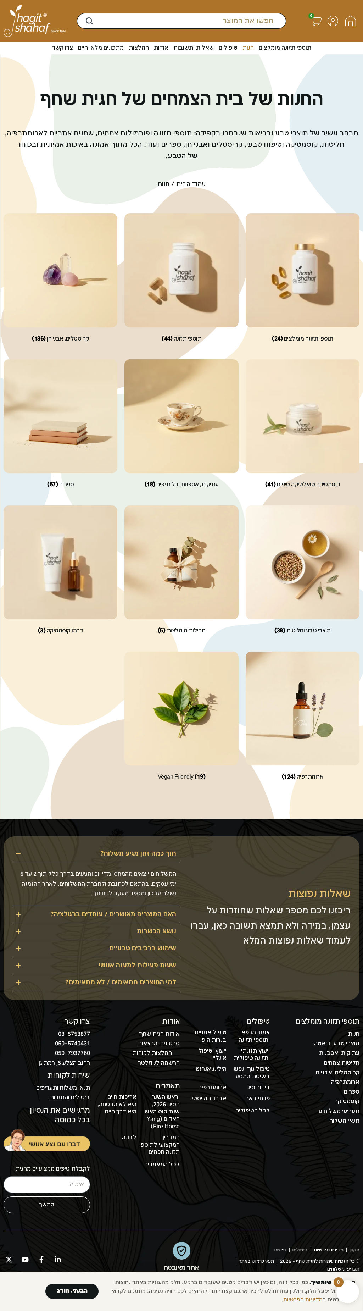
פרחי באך (258, 1099)
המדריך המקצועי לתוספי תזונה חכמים (159, 1145)
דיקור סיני (258, 1088)
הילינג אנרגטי (210, 1069)
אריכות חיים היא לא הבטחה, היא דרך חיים (116, 1104)
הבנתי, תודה (72, 1291)
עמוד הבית (191, 184)
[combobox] (181, 21)
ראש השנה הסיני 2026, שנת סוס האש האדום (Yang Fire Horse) (162, 1112)
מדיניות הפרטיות (303, 1300)
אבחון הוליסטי (209, 1099)
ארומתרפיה (212, 1088)
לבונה (129, 1138)
